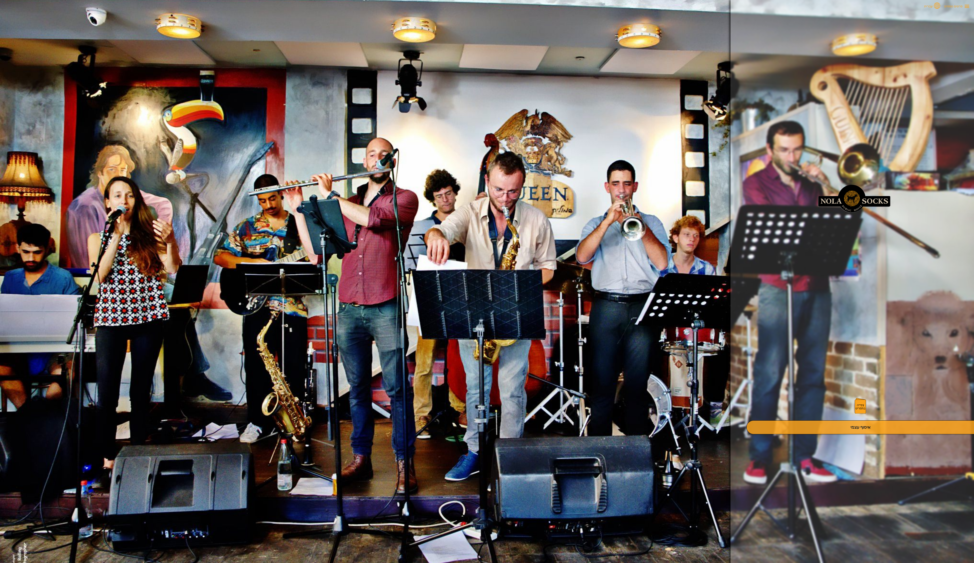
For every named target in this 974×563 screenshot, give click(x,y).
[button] (860, 406)
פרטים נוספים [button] (953, 6)
